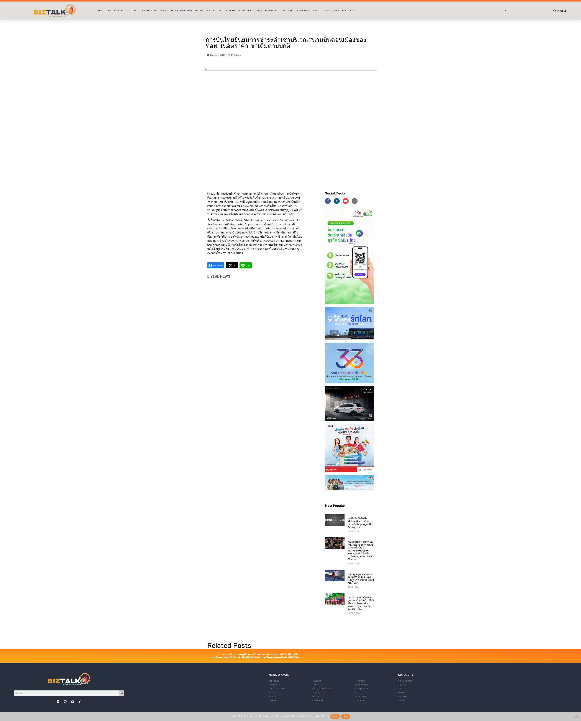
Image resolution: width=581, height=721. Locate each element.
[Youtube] (562, 11)
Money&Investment (181, 10)
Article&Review (330, 10)
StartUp (217, 10)
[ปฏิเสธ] (576, 716)
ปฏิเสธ (345, 716)
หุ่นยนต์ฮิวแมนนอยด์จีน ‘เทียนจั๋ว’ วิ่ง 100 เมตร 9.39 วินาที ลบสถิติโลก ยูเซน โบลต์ (361, 578)
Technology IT (202, 10)
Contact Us (348, 10)
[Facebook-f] (328, 201)
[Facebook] (554, 11)
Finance (164, 10)
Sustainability (302, 10)
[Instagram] (558, 11)
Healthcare (271, 10)
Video (316, 10)
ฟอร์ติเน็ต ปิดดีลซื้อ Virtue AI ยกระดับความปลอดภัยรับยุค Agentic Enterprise (360, 523)
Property (230, 10)
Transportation (148, 10)
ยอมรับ (335, 716)
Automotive (244, 10)
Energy (258, 10)
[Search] (121, 693)
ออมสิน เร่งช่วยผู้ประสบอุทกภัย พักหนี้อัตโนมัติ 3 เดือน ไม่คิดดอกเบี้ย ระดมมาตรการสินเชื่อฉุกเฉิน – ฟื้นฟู (361, 603)
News (108, 10)
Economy (131, 10)
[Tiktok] (565, 11)
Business (119, 10)
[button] (506, 11)
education (286, 10)
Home (100, 10)
